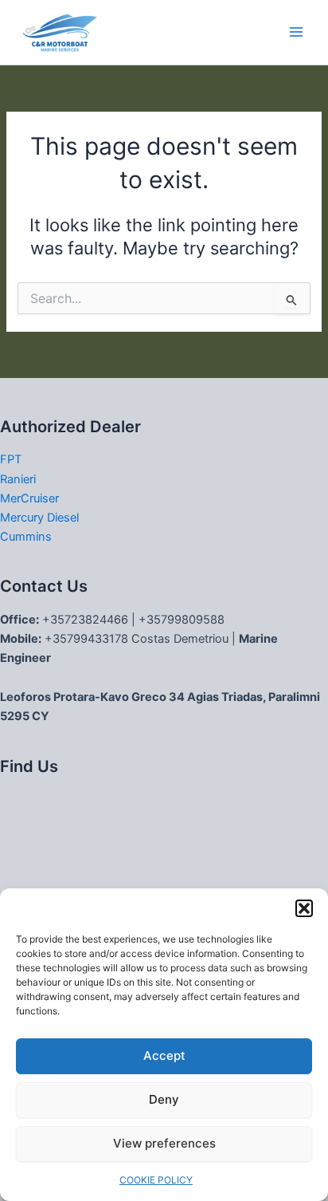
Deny (164, 1099)
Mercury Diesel (39, 517)
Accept (164, 1055)
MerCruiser (29, 498)
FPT (10, 459)
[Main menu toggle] (296, 32)
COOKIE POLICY (156, 1180)
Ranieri (18, 479)
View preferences (164, 1143)
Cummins (26, 537)
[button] (304, 908)
